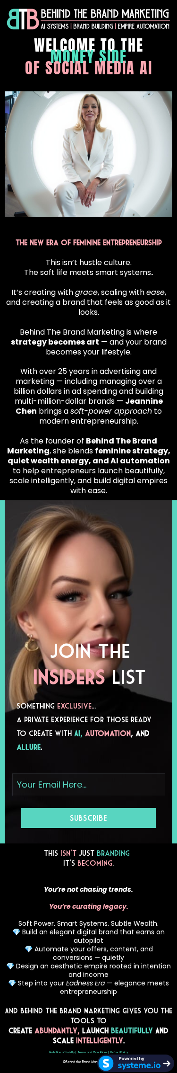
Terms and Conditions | (93, 1052)
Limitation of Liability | (62, 1052)
